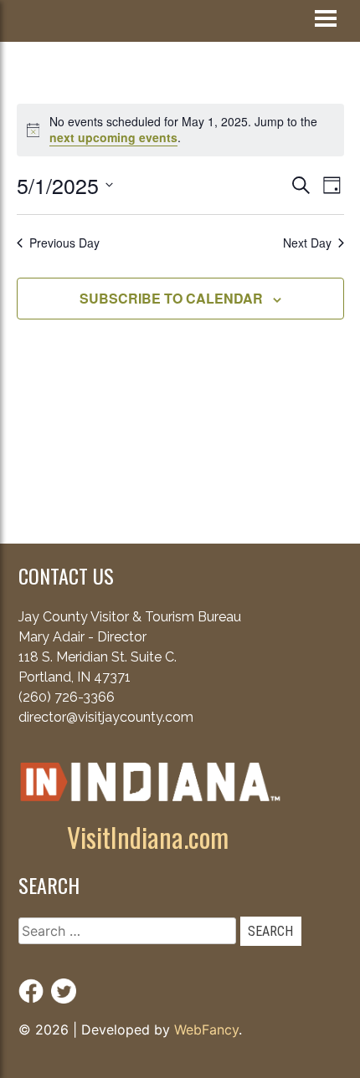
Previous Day (64, 243)
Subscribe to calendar (171, 298)
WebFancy (206, 1029)
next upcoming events (113, 137)
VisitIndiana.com (148, 836)
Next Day (307, 243)
